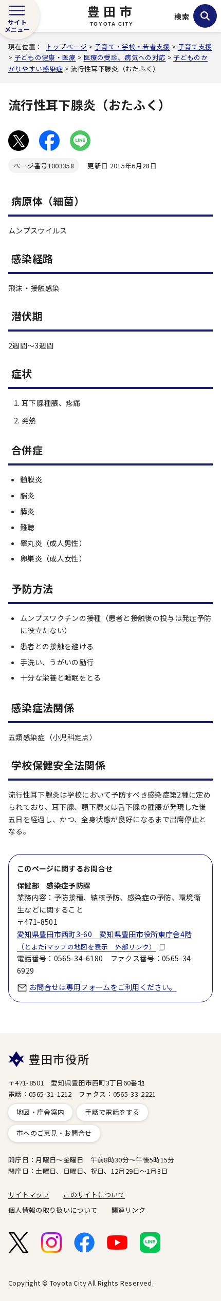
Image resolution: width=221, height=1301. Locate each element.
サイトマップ (28, 1194)
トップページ (66, 46)
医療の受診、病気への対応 (125, 57)
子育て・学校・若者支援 (132, 46)
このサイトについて (94, 1194)
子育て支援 (195, 46)
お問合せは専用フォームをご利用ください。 (102, 987)
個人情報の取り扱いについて (52, 1210)
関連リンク (129, 1210)
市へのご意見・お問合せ (54, 1133)
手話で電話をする (112, 1112)
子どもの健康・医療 (45, 57)
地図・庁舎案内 (40, 1112)
